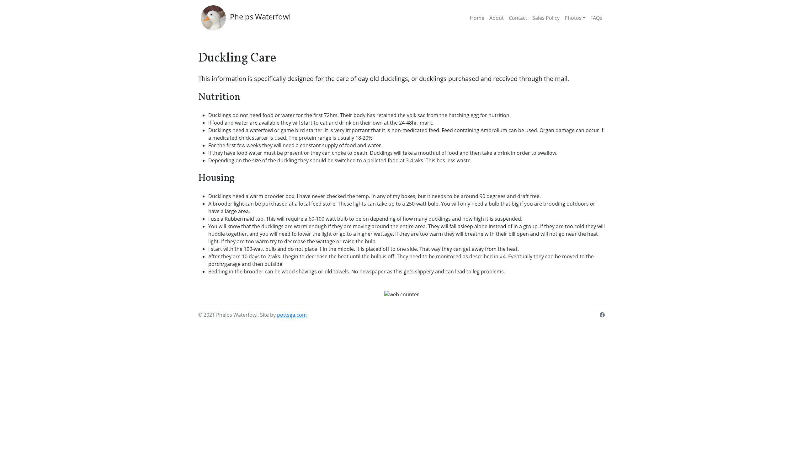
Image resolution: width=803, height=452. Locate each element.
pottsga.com (292, 314)
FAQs (596, 17)
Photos (573, 17)
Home (477, 17)
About (496, 17)
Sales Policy (546, 17)
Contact (518, 17)
